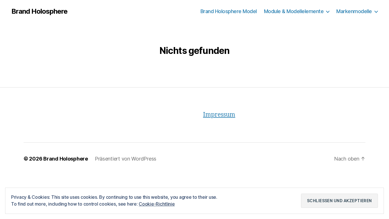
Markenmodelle (354, 11)
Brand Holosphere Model (228, 11)
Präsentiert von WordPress (125, 159)
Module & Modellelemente (294, 11)
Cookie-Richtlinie (157, 204)
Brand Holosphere (39, 11)
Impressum (219, 115)
